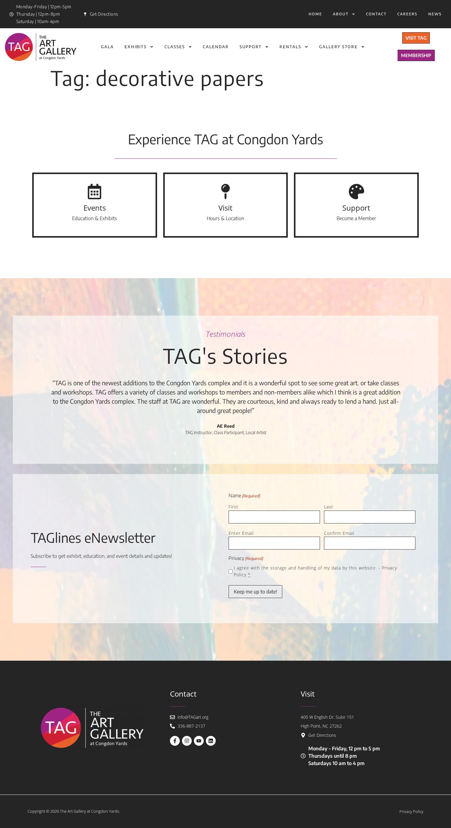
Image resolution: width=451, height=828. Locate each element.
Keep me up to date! (255, 592)
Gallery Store (338, 46)
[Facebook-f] (175, 741)
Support (251, 46)
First (233, 507)
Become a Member (356, 218)
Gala (107, 46)
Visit (225, 208)
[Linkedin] (211, 741)
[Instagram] (187, 741)
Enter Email (241, 533)
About (341, 14)
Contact (376, 14)
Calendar (216, 46)
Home (315, 14)
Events (94, 208)
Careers (407, 14)
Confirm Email (339, 533)
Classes (174, 46)
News (435, 14)
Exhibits (136, 46)
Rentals (290, 46)
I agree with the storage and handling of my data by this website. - (315, 571)
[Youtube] (199, 741)
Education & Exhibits (94, 218)
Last (328, 507)
